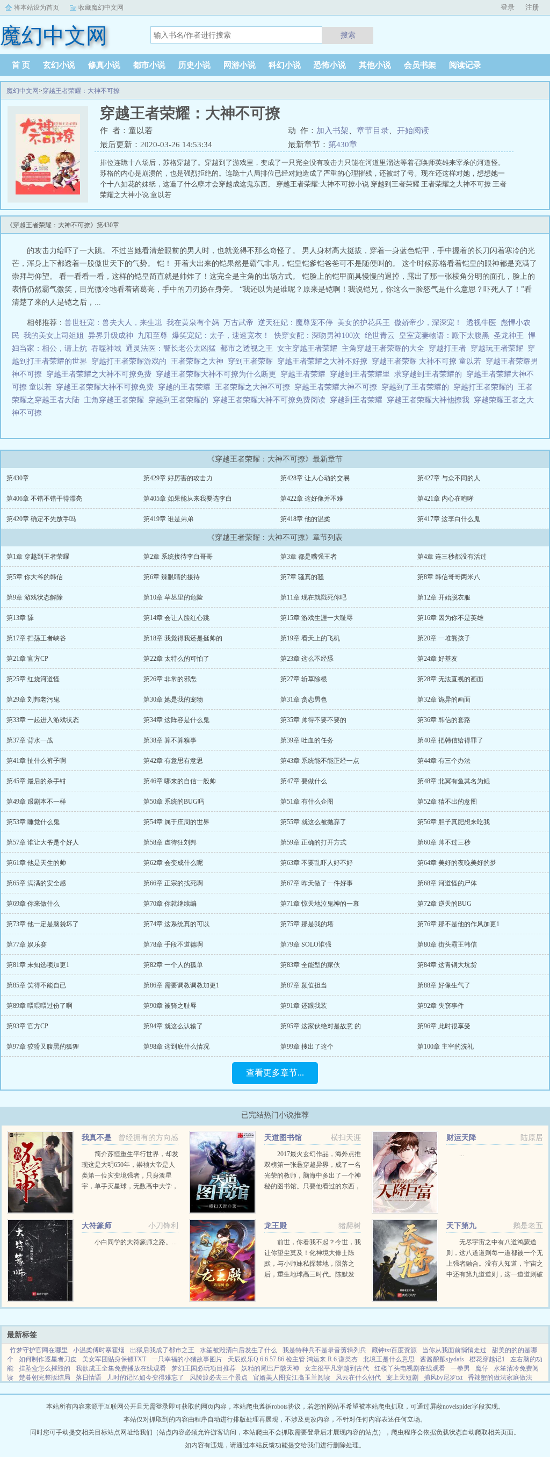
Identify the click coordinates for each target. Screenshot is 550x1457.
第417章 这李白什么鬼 (448, 519)
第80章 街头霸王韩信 (447, 944)
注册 (532, 7)
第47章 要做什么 (303, 781)
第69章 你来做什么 (33, 903)
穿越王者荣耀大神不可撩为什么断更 (218, 374)
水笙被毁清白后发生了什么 (238, 1350)
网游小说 (239, 65)
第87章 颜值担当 (303, 985)
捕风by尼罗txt (443, 1377)
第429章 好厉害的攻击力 (178, 478)
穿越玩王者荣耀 (499, 348)
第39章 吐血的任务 (307, 740)
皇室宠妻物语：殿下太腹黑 (444, 335)
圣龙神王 (509, 335)
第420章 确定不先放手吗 (41, 519)
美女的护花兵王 (363, 323)
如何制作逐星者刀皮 (48, 1359)
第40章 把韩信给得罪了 (450, 740)
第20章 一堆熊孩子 (444, 638)
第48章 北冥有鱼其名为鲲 (453, 781)
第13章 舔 (20, 618)
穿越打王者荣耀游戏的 (131, 361)
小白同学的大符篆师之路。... (136, 1242)
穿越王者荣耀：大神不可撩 (81, 91)
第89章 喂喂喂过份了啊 (39, 1005)
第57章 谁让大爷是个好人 (42, 842)
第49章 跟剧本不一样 (36, 801)
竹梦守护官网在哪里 (39, 1350)
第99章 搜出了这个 (307, 1046)
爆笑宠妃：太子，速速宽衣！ (221, 335)
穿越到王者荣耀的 (180, 400)
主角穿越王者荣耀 (116, 400)
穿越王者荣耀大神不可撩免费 (107, 387)
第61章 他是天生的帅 (36, 863)
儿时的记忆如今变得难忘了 (145, 1377)
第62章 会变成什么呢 (173, 863)
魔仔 (481, 1368)
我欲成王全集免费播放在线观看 (121, 1368)
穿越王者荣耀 (305, 374)
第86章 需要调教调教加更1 (181, 985)
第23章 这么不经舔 (307, 658)
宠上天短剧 (402, 1377)
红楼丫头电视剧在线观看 (409, 1368)
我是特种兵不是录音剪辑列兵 (324, 1350)
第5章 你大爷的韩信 (34, 577)
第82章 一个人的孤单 (173, 965)
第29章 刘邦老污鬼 (33, 699)
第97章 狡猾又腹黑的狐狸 (42, 1046)
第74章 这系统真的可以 (176, 924)
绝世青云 (380, 335)
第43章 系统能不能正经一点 (319, 760)
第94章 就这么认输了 (173, 1026)
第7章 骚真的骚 (302, 577)
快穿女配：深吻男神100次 (317, 335)
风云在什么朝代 (358, 1377)
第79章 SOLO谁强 (305, 944)
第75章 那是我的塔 (307, 924)
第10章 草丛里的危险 (173, 597)
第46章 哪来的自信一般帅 (179, 781)
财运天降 (461, 1138)
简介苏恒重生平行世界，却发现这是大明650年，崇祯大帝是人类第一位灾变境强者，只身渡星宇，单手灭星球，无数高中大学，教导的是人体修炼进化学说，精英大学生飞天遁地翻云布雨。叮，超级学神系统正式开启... (130, 1186)
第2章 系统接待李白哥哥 (178, 556)
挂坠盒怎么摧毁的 (44, 1368)
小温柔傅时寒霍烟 (99, 1350)
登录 (508, 7)
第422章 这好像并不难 (311, 498)
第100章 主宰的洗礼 (445, 1046)
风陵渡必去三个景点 (219, 1377)
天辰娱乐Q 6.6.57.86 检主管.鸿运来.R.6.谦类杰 (293, 1359)
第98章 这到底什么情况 (176, 1046)
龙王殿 (275, 1226)
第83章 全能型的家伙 (310, 965)
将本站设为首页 (36, 7)
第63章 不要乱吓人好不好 (316, 863)
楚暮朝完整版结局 (44, 1377)
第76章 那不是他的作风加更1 (458, 924)
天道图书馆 (283, 1138)
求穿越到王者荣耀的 (430, 374)
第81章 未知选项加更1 (37, 965)
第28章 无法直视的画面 (450, 679)
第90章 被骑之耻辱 (170, 1005)
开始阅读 (413, 130)
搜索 (348, 35)
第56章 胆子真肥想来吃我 (453, 822)
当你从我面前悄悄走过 (454, 1350)
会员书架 (420, 65)
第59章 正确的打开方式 (313, 842)
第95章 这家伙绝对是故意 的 (320, 1026)
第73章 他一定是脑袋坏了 (42, 924)
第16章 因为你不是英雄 (450, 618)
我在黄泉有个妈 (193, 323)
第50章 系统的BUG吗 (173, 801)
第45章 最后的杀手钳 (36, 781)
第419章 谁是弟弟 (168, 519)
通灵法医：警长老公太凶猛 (171, 348)
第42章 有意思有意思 (173, 760)
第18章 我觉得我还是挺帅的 (182, 638)
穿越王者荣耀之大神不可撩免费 (101, 374)
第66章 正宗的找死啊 (173, 883)
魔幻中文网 (22, 91)
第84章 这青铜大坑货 (447, 965)
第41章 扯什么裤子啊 (36, 760)
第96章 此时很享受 (444, 1026)
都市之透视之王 (246, 348)
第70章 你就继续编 (170, 903)
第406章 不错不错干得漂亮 (44, 498)
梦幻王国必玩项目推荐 (203, 1368)
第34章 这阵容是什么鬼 (176, 720)
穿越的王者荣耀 (186, 387)
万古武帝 (238, 323)
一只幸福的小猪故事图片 (186, 1359)
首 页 (21, 65)
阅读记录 (465, 65)
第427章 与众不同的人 (448, 478)
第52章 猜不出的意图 (447, 801)
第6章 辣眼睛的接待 (171, 577)
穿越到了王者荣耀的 (417, 387)
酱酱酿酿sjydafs (442, 1359)
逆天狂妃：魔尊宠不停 (295, 323)
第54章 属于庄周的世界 (176, 822)
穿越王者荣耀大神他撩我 (430, 400)
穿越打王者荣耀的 (485, 387)
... (461, 1154)
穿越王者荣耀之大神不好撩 (324, 361)
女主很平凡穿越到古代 (337, 1368)
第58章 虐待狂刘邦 (170, 842)
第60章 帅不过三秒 (444, 842)
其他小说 (375, 65)
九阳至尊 (153, 335)
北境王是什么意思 (389, 1359)
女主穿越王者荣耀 (309, 348)
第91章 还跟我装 (303, 1005)
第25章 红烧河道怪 (33, 679)
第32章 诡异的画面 (444, 699)
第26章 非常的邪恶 (170, 679)
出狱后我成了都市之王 (162, 1350)
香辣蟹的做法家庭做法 (500, 1377)
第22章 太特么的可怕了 (176, 658)
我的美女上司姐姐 (54, 335)
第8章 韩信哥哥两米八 (448, 577)
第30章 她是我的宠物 (173, 699)
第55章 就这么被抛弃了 (313, 822)
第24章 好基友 (437, 658)
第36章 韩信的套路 (444, 720)
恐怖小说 (330, 65)
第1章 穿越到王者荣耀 (37, 556)
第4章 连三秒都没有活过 (452, 556)
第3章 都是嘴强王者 (308, 556)
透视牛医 (481, 323)
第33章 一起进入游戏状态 (42, 720)
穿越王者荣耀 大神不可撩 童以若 (429, 361)
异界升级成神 (110, 335)
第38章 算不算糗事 (170, 740)
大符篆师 (97, 1226)
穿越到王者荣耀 (358, 400)
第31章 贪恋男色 (303, 699)
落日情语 (89, 1377)
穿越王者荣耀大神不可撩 (337, 387)
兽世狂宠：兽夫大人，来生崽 (113, 323)
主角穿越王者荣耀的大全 (385, 348)
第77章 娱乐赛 (26, 944)
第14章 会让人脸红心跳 (176, 618)
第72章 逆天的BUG (444, 903)
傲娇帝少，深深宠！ (428, 323)
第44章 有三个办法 (444, 760)
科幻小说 (285, 65)
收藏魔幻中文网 (101, 7)
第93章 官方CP (27, 1026)
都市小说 (149, 65)
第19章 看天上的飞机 (310, 638)
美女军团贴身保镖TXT (114, 1359)
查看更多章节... (275, 1072)
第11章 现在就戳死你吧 (313, 597)
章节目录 (373, 130)
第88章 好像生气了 (444, 985)
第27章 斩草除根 (303, 679)
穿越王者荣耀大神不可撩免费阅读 (271, 400)
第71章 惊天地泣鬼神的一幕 (319, 903)
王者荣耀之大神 (199, 361)
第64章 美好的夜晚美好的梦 (456, 863)
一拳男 (460, 1368)
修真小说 (104, 65)
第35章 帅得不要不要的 (313, 720)
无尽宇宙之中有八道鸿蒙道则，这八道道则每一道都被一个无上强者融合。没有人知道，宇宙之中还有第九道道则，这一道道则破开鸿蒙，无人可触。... (494, 1263)
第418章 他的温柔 (305, 519)
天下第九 (461, 1226)
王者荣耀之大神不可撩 (254, 387)
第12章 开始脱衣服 (444, 597)
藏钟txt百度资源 (394, 1350)
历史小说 (194, 65)
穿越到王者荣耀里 (362, 374)
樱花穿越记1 (487, 1359)
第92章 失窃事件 (440, 1005)
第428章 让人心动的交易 (315, 478)
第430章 (342, 144)
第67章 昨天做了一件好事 (316, 883)
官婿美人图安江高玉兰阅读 (291, 1377)
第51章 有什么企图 (307, 801)
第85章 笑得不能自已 (36, 985)
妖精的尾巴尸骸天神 (270, 1368)
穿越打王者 (450, 348)
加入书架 (332, 130)
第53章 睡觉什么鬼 (33, 822)
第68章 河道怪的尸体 (447, 883)
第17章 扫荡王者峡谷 (36, 638)
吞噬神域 (106, 348)
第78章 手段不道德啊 (173, 944)
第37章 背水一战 (29, 740)
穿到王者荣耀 (252, 361)
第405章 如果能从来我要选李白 (187, 498)
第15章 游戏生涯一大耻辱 (316, 618)
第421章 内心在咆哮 (445, 498)
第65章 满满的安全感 (36, 883)
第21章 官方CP (27, 658)
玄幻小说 (59, 65)
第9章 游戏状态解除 (34, 597)
